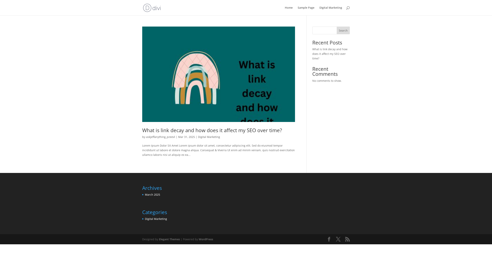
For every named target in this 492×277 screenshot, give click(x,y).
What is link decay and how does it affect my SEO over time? (212, 130)
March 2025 (152, 194)
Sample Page (306, 7)
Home (289, 7)
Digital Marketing (330, 7)
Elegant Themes (169, 239)
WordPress (206, 239)
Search (343, 30)
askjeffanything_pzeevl (160, 137)
